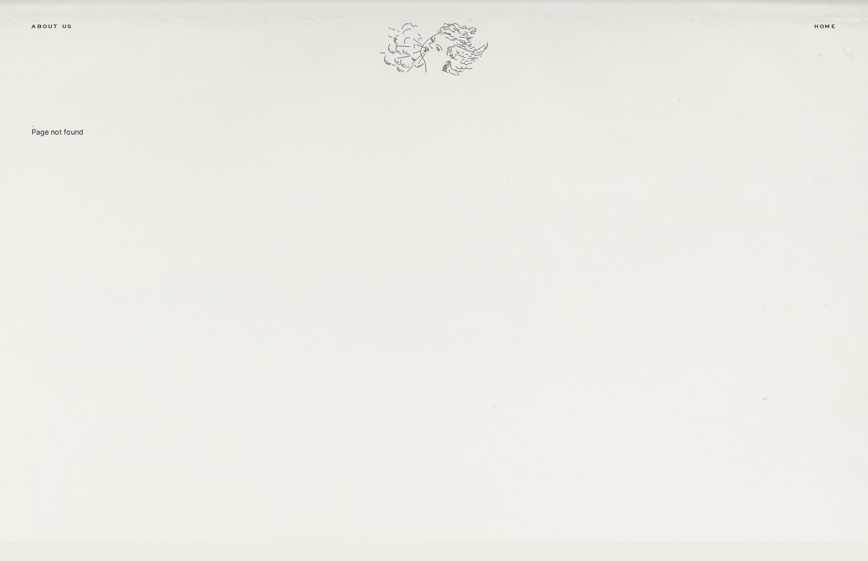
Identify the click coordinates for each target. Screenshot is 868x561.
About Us (52, 26)
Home (825, 26)
